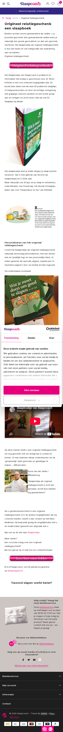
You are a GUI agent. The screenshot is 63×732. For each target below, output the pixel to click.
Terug (8, 18)
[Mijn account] (47, 3)
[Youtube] (34, 660)
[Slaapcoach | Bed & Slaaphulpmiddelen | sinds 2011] (31, 4)
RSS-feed (14, 717)
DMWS (44, 713)
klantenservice (46, 607)
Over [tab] (51, 337)
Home (15, 18)
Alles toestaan (31, 390)
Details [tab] (31, 337)
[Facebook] (23, 660)
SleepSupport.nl (15, 570)
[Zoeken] (8, 3)
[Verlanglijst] (53, 4)
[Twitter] (29, 660)
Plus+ (52, 713)
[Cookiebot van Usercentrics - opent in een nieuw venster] (46, 329)
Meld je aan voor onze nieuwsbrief (31, 665)
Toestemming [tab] (11, 337)
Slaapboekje (33, 532)
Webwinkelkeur (46, 643)
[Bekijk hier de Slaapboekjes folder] (31, 66)
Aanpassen (30, 400)
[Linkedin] (40, 660)
